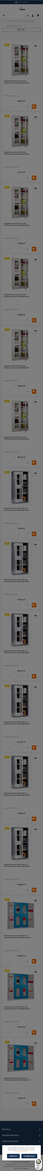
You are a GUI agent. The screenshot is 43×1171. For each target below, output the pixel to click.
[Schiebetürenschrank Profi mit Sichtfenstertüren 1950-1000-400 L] (21, 488)
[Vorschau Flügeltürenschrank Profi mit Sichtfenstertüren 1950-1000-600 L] (36, 188)
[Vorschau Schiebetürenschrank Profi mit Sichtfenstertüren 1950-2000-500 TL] (36, 972)
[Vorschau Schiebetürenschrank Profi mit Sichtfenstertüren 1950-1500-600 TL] (36, 829)
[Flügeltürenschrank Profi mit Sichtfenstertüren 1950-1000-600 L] (21, 203)
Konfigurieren (29, 1156)
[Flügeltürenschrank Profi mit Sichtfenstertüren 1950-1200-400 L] (21, 274)
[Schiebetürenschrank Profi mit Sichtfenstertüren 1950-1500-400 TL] (21, 701)
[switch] (38, 1168)
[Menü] (4, 15)
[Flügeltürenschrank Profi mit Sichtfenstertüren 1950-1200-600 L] (21, 417)
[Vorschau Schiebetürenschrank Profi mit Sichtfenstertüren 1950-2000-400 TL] (36, 900)
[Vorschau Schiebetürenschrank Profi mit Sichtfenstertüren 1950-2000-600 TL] (36, 1043)
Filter (23, 30)
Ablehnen (13, 1156)
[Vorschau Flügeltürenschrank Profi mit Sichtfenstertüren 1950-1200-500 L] (36, 331)
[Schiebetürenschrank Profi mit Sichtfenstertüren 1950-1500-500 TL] (21, 773)
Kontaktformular (23, 2)
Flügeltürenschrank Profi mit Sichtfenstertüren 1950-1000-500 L (16, 153)
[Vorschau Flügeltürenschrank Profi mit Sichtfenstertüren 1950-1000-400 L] (36, 46)
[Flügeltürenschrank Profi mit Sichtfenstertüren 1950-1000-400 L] (21, 60)
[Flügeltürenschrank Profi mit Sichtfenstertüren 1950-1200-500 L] (21, 345)
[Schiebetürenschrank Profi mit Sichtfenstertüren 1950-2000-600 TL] (21, 1058)
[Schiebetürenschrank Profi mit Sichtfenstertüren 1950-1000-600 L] (21, 630)
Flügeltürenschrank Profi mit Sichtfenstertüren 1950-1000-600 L (17, 224)
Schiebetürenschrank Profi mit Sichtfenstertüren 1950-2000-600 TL (17, 1079)
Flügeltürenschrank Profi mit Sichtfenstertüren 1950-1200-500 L (16, 367)
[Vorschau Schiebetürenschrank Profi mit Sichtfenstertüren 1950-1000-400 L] (36, 473)
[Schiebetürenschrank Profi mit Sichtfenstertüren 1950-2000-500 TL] (21, 986)
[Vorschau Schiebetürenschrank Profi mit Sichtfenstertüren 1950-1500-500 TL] (36, 758)
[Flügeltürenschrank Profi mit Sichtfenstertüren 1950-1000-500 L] (21, 132)
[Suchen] (29, 15)
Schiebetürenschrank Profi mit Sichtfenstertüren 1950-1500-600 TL (17, 865)
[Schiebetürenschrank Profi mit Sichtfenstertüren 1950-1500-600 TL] (21, 844)
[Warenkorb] (38, 15)
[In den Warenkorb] (34, 106)
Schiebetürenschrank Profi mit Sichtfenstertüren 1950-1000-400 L (17, 509)
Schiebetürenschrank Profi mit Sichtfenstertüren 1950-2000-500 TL (17, 1008)
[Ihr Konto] (33, 15)
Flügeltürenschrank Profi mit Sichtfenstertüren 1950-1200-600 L (16, 438)
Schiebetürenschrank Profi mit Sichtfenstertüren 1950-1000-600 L (17, 652)
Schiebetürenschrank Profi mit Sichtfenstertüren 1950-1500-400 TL (17, 723)
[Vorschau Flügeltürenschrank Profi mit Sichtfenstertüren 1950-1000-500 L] (36, 117)
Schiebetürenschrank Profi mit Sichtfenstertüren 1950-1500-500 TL (17, 794)
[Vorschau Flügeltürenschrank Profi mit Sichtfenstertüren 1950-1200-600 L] (36, 402)
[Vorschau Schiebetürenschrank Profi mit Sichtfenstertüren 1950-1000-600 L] (36, 616)
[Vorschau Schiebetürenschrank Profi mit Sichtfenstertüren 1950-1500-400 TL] (36, 687)
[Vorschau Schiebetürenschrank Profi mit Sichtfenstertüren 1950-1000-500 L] (36, 544)
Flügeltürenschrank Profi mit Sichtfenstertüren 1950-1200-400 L (17, 295)
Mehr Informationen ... (21, 1151)
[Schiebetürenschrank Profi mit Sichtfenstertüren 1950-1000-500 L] (21, 559)
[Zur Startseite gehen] (21, 8)
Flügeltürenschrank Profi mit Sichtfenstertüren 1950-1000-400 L (17, 82)
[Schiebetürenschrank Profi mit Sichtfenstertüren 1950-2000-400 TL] (21, 915)
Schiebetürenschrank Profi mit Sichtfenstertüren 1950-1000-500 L (16, 580)
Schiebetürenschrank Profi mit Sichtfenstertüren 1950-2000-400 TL (17, 936)
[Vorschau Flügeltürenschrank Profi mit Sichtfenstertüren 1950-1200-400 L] (36, 259)
